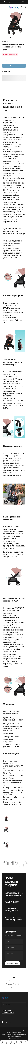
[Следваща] (26, 2)
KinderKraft (5, 41)
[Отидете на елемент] (10, 38)
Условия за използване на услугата (9, 1034)
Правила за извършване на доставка (14, 1032)
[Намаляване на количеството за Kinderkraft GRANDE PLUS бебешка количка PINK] (3, 61)
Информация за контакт (21, 1034)
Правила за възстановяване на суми (14, 1036)
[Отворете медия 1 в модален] (23, 13)
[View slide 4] (17, 988)
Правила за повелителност (14, 1038)
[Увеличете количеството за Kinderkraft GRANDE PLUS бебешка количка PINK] (10, 61)
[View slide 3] (15, 988)
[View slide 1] (11, 988)
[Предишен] (2, 2)
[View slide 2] (13, 988)
